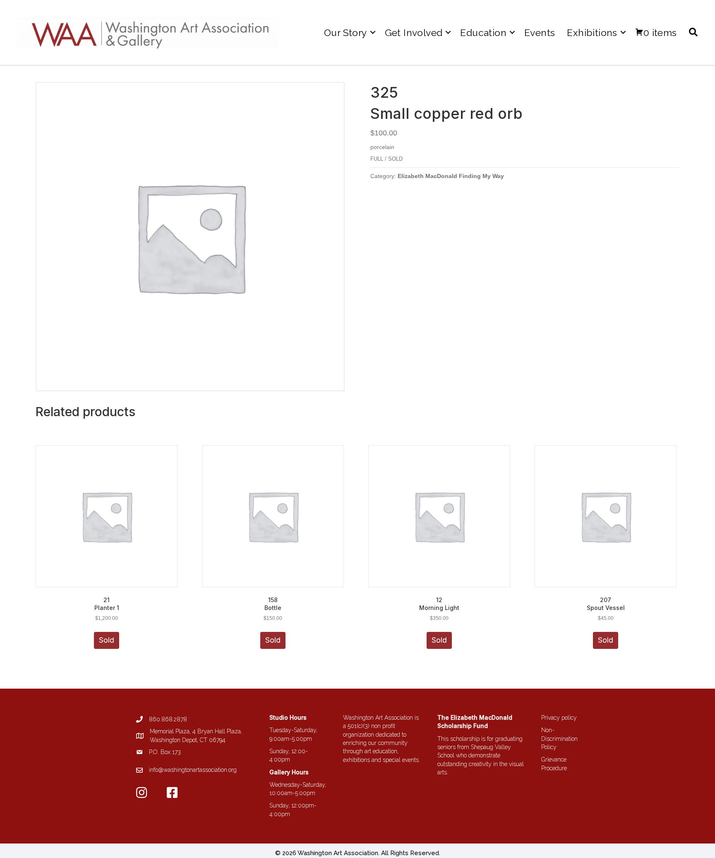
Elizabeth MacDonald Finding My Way (451, 176)
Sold (106, 640)
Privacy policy (559, 717)
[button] (373, 32)
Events (539, 32)
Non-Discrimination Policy (559, 738)
